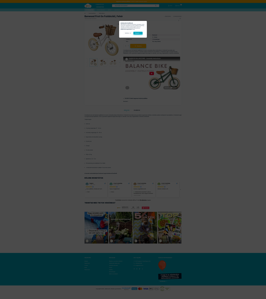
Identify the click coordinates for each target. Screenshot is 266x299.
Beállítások (127, 33)
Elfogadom (137, 33)
